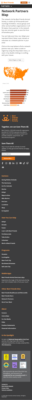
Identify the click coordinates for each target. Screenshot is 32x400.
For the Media (6, 319)
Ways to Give (6, 195)
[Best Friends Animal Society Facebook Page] (3, 163)
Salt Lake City (6, 266)
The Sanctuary (6, 183)
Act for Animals (7, 186)
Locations (5, 205)
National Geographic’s (19, 339)
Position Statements (8, 325)
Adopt (4, 192)
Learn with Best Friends (9, 231)
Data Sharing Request (7, 386)
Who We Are (6, 198)
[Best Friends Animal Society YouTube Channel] (21, 163)
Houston (4, 254)
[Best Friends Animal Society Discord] (3, 168)
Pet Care (4, 201)
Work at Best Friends (8, 243)
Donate (24, 2)
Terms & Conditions (7, 390)
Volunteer (5, 240)
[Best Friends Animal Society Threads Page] (17, 163)
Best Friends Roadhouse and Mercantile (14, 293)
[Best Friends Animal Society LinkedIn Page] (13, 163)
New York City (6, 260)
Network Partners (8, 299)
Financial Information (9, 328)
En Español (5, 211)
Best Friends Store (7, 296)
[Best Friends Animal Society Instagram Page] (6, 163)
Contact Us (5, 384)
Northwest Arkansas (8, 263)
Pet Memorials (6, 234)
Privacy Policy (5, 388)
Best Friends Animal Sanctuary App (13, 277)
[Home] (8, 2)
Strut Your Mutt (7, 302)
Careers (4, 313)
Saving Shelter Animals (9, 180)
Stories (4, 189)
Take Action (5, 237)
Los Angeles (5, 257)
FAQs (3, 322)
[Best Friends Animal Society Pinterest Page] (10, 163)
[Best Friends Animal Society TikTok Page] (24, 163)
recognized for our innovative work (14, 375)
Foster (4, 228)
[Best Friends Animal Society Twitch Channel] (28, 163)
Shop (3, 208)
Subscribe (7, 158)
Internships (5, 316)
